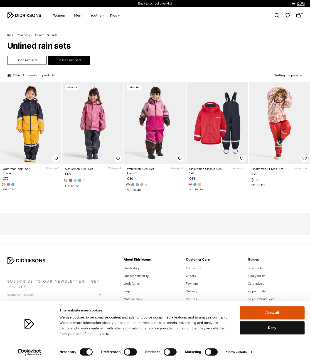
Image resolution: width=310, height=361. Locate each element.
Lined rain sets (27, 60)
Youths (95, 15)
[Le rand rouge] (252, 180)
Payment (192, 284)
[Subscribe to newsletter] (99, 294)
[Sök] (277, 15)
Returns (191, 299)
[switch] (130, 352)
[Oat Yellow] (4, 184)
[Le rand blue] (257, 180)
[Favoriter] (288, 15)
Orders (191, 276)
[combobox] (298, 3)
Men (77, 15)
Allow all (272, 313)
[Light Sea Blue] (75, 180)
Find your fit (256, 276)
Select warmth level (261, 299)
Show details (236, 352)
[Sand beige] (141, 184)
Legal (127, 291)
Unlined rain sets (69, 60)
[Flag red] (190, 184)
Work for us (132, 284)
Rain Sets (23, 35)
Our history (132, 268)
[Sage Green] (132, 184)
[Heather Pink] (66, 180)
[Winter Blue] (79, 180)
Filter (16, 75)
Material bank (133, 299)
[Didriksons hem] (24, 15)
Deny (272, 328)
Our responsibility (136, 276)
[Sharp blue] (13, 184)
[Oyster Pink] (128, 185)
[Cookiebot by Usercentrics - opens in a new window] (29, 352)
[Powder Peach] (70, 180)
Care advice (256, 284)
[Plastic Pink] (8, 184)
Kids (113, 15)
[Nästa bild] (55, 123)
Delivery (191, 291)
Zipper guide (257, 291)
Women (59, 15)
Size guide (255, 268)
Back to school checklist (155, 3)
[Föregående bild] (5, 123)
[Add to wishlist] (55, 158)
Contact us (193, 268)
